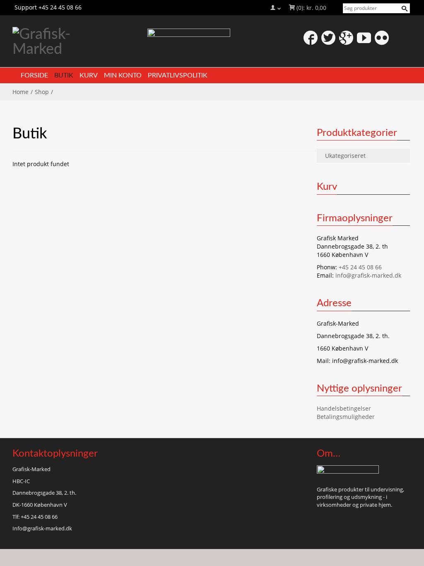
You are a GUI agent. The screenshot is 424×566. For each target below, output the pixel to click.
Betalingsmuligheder (346, 417)
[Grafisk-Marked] (75, 42)
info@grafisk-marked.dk (368, 275)
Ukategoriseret (345, 156)
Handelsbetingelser (344, 408)
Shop (42, 92)
